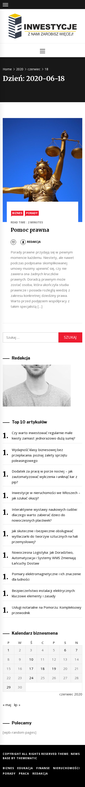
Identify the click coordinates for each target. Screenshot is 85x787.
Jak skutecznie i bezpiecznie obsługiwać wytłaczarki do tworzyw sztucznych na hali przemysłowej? (45, 536)
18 (43, 668)
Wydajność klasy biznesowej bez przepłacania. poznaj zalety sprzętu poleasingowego (39, 455)
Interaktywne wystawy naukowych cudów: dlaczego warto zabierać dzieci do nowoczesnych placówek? (45, 514)
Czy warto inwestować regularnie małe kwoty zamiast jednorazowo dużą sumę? (43, 435)
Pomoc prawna (30, 230)
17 (31, 668)
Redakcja (34, 242)
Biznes (17, 213)
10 (31, 659)
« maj (7, 704)
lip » (17, 704)
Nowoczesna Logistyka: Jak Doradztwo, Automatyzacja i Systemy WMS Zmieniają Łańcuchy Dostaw (44, 557)
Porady (32, 213)
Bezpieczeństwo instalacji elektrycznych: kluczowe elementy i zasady (43, 593)
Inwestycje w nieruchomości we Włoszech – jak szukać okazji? (46, 495)
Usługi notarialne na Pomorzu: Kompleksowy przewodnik (46, 610)
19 (54, 668)
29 (9, 687)
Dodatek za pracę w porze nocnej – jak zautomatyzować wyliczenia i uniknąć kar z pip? (45, 476)
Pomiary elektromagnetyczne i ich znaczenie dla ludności (46, 576)
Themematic (27, 758)
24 (31, 678)
